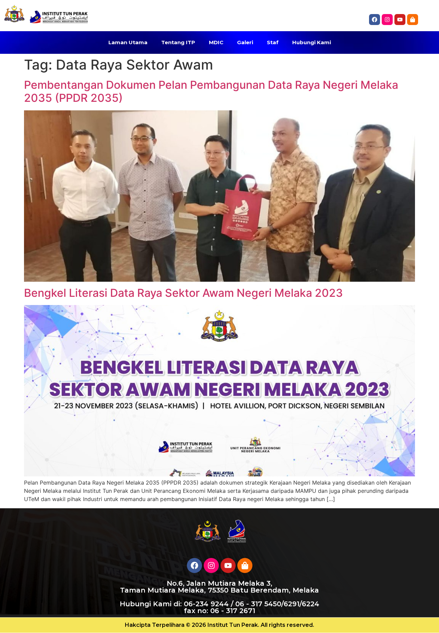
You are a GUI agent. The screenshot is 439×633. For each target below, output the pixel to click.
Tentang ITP (178, 42)
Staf (272, 42)
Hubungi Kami (311, 42)
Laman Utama (127, 42)
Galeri (245, 42)
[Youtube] (228, 565)
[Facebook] (374, 19)
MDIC (216, 42)
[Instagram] (387, 19)
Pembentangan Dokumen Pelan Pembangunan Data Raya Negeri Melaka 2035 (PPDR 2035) (211, 91)
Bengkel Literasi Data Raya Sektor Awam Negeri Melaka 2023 (183, 293)
